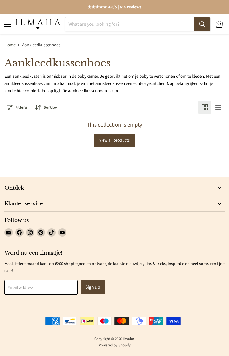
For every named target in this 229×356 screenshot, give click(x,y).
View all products (114, 140)
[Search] (202, 24)
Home (10, 45)
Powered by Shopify (115, 345)
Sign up (92, 287)
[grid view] (204, 107)
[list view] (218, 107)
